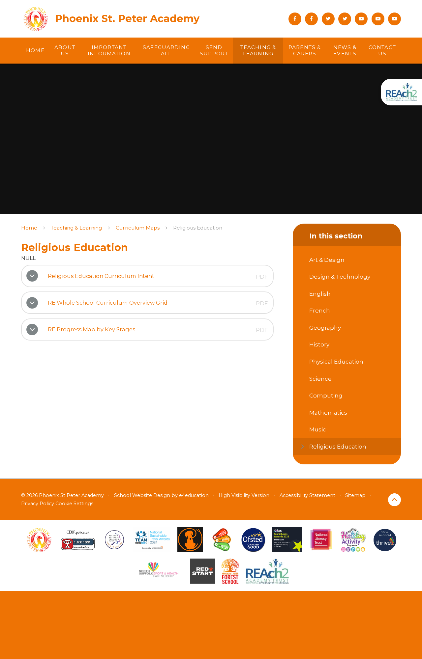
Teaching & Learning (76, 228)
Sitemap (355, 495)
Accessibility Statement (307, 495)
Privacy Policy (37, 504)
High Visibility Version (244, 495)
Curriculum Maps (138, 228)
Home (29, 228)
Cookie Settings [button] (74, 504)
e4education (194, 495)
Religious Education (197, 228)
